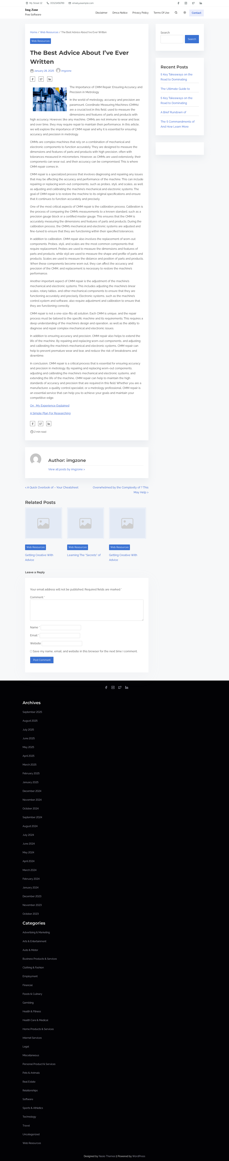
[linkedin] (201, 3)
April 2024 (28, 861)
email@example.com (83, 3)
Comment (37, 597)
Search (165, 32)
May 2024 (28, 852)
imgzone (66, 70)
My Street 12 (35, 3)
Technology (29, 1116)
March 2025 (29, 764)
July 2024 (28, 834)
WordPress (138, 1156)
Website (35, 643)
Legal (26, 1046)
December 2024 (32, 791)
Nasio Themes (107, 1156)
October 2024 (31, 808)
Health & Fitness (32, 1011)
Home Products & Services (38, 1029)
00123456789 (57, 3)
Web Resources (49, 32)
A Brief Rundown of (173, 112)
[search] (176, 13)
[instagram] (186, 3)
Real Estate (29, 1081)
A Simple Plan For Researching (50, 413)
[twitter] (193, 3)
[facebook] (178, 3)
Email (34, 635)
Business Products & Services (40, 958)
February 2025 (31, 773)
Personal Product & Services (39, 1064)
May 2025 (28, 747)
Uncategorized (31, 1134)
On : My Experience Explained (49, 405)
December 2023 (32, 896)
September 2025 (32, 712)
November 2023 (32, 905)
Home (33, 32)
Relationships (30, 1090)
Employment (30, 976)
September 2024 (32, 817)
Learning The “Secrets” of (84, 555)
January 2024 (30, 887)
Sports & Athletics (33, 1107)
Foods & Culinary (32, 993)
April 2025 (28, 755)
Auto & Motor (30, 950)
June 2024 (29, 843)
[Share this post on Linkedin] (49, 79)
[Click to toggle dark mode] (184, 13)
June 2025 (29, 738)
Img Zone (31, 9)
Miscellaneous (31, 1055)
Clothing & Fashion (33, 967)
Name (35, 627)
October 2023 (31, 913)
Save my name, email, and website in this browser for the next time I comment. (85, 651)
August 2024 (30, 826)
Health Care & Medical (35, 1020)
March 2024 (29, 870)
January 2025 (30, 782)
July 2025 (28, 729)
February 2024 (31, 878)
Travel (26, 1125)
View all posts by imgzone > (66, 469)
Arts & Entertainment (34, 941)
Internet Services (32, 1037)
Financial (28, 985)
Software (28, 1099)
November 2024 (32, 799)
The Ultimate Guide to (175, 88)
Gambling (28, 1002)
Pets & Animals (31, 1072)
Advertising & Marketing (36, 932)
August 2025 (30, 720)
